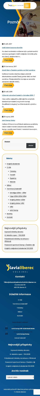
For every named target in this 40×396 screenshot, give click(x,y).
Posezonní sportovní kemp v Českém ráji (19, 245)
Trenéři (12, 175)
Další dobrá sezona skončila (12, 48)
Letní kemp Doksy (8, 120)
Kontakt (10, 217)
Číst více (8, 60)
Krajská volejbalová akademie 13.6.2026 (19, 248)
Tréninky (13, 171)
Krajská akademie (13, 164)
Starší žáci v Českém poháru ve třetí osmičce (18, 70)
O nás (9, 167)
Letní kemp (14, 210)
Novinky (9, 214)
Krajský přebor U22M (17, 200)
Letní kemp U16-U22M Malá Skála (23, 329)
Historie (12, 182)
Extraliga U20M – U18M (18, 193)
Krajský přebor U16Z (17, 203)
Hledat (7, 142)
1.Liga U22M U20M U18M (18, 196)
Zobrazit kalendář (20, 338)
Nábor (9, 185)
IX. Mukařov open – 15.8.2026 (15, 235)
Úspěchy (13, 178)
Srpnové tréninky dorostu (14, 232)
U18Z (11, 207)
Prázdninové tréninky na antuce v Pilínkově (20, 358)
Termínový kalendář (14, 189)
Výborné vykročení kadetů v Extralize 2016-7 (18, 95)
